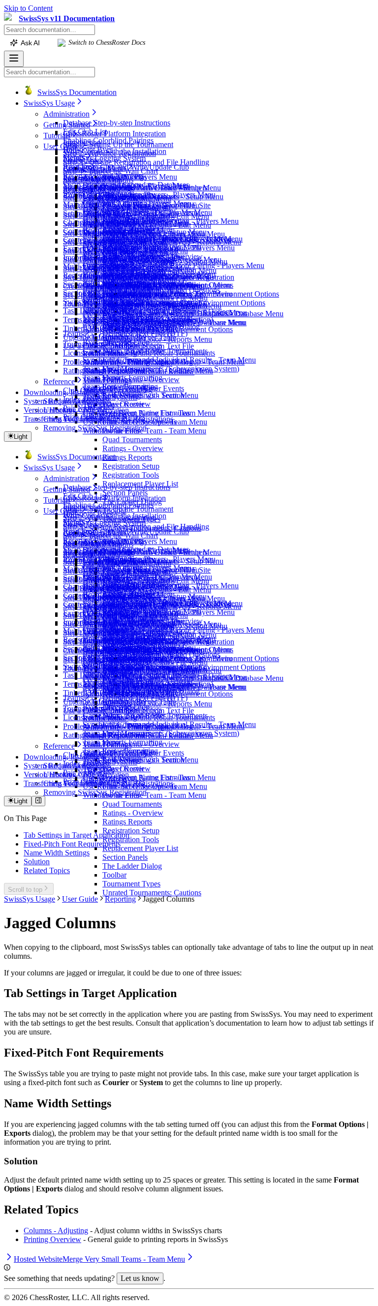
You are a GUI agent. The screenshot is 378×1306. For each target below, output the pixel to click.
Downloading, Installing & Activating (82, 392)
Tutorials (56, 135)
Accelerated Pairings (115, 177)
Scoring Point (104, 269)
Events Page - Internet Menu (127, 198)
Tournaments (83, 344)
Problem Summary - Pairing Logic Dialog (128, 362)
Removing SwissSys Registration (95, 428)
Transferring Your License (64, 419)
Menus (73, 157)
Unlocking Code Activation (86, 410)
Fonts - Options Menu (117, 207)
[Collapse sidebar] (38, 801)
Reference (59, 381)
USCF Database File (115, 278)
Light (21, 436)
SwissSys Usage (49, 103)
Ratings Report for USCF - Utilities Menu (148, 370)
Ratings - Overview (132, 448)
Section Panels (125, 492)
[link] (10, 19)
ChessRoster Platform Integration (114, 133)
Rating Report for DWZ (120, 296)
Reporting (78, 189)
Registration (81, 179)
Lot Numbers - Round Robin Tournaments (149, 353)
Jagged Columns (108, 225)
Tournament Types (131, 884)
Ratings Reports (127, 457)
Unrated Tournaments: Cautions (151, 892)
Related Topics (47, 870)
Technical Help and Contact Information (145, 305)
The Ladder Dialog (132, 866)
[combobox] (49, 30)
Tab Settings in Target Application (76, 835)
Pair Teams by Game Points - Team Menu (167, 294)
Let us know (140, 1278)
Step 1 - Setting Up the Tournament (118, 144)
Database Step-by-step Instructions (116, 123)
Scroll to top (25, 889)
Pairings (75, 168)
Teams (73, 333)
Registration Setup (130, 466)
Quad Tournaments (132, 439)
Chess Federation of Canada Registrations (108, 419)
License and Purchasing (100, 353)
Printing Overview (111, 260)
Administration (66, 114)
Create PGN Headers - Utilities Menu (141, 212)
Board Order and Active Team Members (145, 187)
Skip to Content (28, 8)
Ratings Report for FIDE (121, 287)
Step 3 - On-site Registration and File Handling (136, 162)
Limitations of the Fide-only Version (139, 309)
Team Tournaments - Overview (131, 379)
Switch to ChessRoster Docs (106, 42)
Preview (95, 313)
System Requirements (57, 401)
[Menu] (14, 59)
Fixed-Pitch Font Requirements (72, 844)
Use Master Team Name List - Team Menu (149, 413)
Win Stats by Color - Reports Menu (157, 339)
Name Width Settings (57, 853)
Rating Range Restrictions (103, 370)
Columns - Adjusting (56, 1230)
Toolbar (114, 875)
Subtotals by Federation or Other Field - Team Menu (164, 322)
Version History (48, 410)
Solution (37, 861)
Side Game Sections (114, 336)
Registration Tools (130, 475)
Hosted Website (107, 216)
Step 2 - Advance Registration (109, 153)
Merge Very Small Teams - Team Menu (144, 234)
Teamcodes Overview (117, 404)
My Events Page (108, 251)
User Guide (61, 146)
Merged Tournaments (116, 243)
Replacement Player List (140, 848)
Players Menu (104, 168)
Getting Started (66, 125)
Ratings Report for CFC (120, 329)
